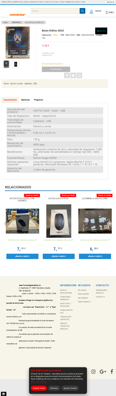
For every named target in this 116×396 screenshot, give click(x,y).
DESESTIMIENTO (84, 302)
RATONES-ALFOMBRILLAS (34, 22)
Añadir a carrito (22, 256)
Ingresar (98, 11)
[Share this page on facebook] (67, 75)
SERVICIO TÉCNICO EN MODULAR (64, 326)
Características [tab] (10, 100)
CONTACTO (100, 297)
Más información (39, 381)
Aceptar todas (39, 388)
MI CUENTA (82, 290)
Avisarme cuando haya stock (52, 64)
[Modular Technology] (17, 15)
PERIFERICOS (16, 22)
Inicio (5, 22)
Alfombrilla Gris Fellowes (95, 199)
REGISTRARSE (83, 294)
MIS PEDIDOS (83, 298)
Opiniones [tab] (25, 100)
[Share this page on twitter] (73, 75)
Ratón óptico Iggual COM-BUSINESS (22, 200)
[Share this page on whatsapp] (79, 75)
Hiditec (56, 35)
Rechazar (54, 388)
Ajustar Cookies (70, 388)
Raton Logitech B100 (59, 199)
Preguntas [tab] (38, 100)
